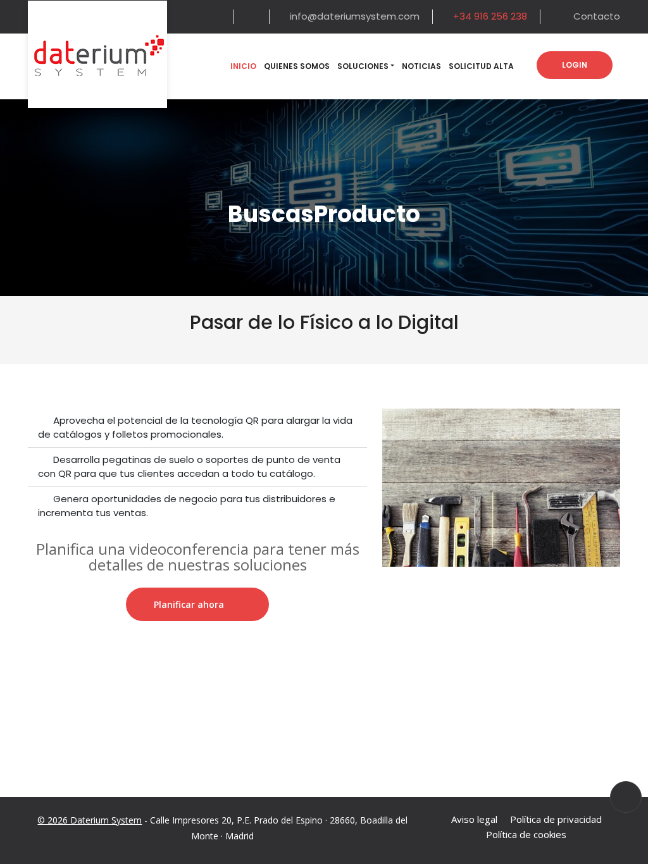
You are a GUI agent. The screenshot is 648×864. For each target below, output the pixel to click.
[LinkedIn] (253, 16)
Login (574, 64)
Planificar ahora (189, 604)
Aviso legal (474, 819)
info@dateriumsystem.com (355, 16)
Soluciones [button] (363, 66)
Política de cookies (526, 834)
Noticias (421, 66)
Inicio (243, 66)
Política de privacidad (556, 819)
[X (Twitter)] (217, 16)
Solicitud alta (481, 66)
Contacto (596, 16)
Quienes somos (297, 66)
